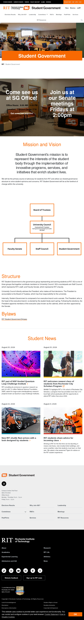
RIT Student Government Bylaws (14, 319)
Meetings (59, 14)
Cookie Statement (52, 614)
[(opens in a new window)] (4, 483)
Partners (48, 2)
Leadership (32, 14)
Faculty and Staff (35, 2)
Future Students (7, 2)
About (4, 548)
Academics (6, 552)
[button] (81, 20)
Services (75, 14)
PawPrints (67, 14)
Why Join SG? (22, 14)
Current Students (18, 2)
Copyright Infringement (51, 608)
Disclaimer (5, 605)
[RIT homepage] (13, 7)
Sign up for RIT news (34, 578)
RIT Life (46, 552)
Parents (27, 2)
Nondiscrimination (49, 605)
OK (75, 614)
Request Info (67, 2)
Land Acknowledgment (9, 602)
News (67, 8)
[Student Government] (18, 475)
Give (80, 2)
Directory (72, 8)
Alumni (43, 2)
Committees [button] (42, 14)
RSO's (52, 14)
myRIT (79, 8)
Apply (76, 2)
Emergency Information (9, 608)
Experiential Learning (10, 556)
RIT (3, 64)
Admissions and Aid (9, 561)
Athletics (47, 556)
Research (47, 548)
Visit (73, 2)
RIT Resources (41, 20)
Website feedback (11, 578)
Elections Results (10, 14)
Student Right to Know (50, 602)
